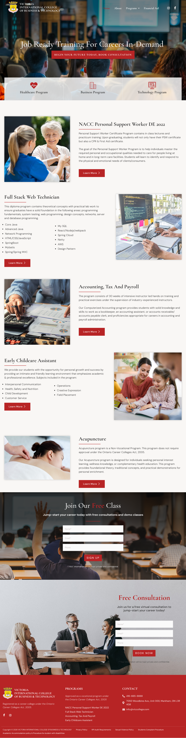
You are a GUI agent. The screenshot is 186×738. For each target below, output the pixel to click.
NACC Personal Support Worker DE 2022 (87, 707)
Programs (131, 8)
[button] (133, 8)
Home (106, 8)
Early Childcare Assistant (78, 720)
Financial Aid (151, 8)
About (118, 8)
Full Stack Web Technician (79, 711)
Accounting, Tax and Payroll (80, 716)
